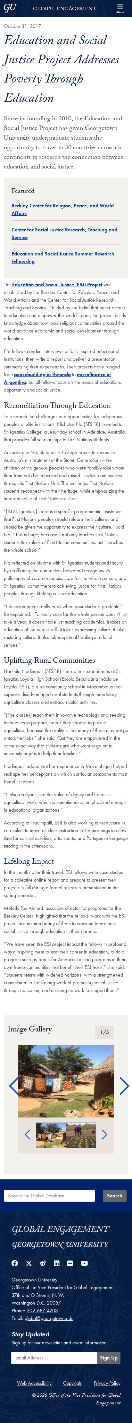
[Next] (120, 1078)
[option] (66, 1081)
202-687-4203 (42, 1310)
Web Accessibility (34, 1383)
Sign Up (109, 1357)
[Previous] (11, 1078)
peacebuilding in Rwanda (42, 374)
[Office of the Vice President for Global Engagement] (66, 1229)
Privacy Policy (107, 1383)
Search (114, 1195)
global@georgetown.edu (49, 1318)
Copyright (72, 1383)
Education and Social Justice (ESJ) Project (57, 284)
